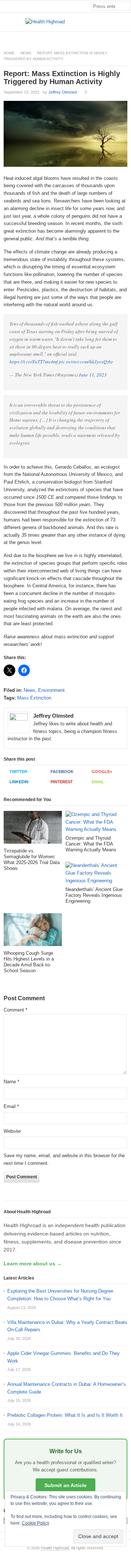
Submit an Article (65, 1485)
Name (11, 1081)
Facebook (62, 771)
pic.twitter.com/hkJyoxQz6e (86, 361)
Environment (51, 690)
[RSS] (127, 37)
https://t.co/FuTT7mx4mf (33, 361)
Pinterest (62, 782)
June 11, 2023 (93, 374)
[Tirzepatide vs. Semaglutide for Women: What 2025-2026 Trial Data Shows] (33, 829)
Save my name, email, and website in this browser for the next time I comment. (64, 1159)
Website (12, 1131)
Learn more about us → (33, 1263)
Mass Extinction (34, 698)
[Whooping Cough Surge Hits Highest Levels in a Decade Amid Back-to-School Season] (33, 931)
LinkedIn (18, 782)
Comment (15, 1010)
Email (98, 782)
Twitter (18, 771)
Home (9, 53)
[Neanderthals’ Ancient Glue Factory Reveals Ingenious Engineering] (95, 874)
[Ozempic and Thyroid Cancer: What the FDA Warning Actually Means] (95, 823)
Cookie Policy (35, 1523)
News (25, 53)
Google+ (102, 771)
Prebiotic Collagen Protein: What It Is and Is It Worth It (65, 1415)
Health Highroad (55, 1548)
